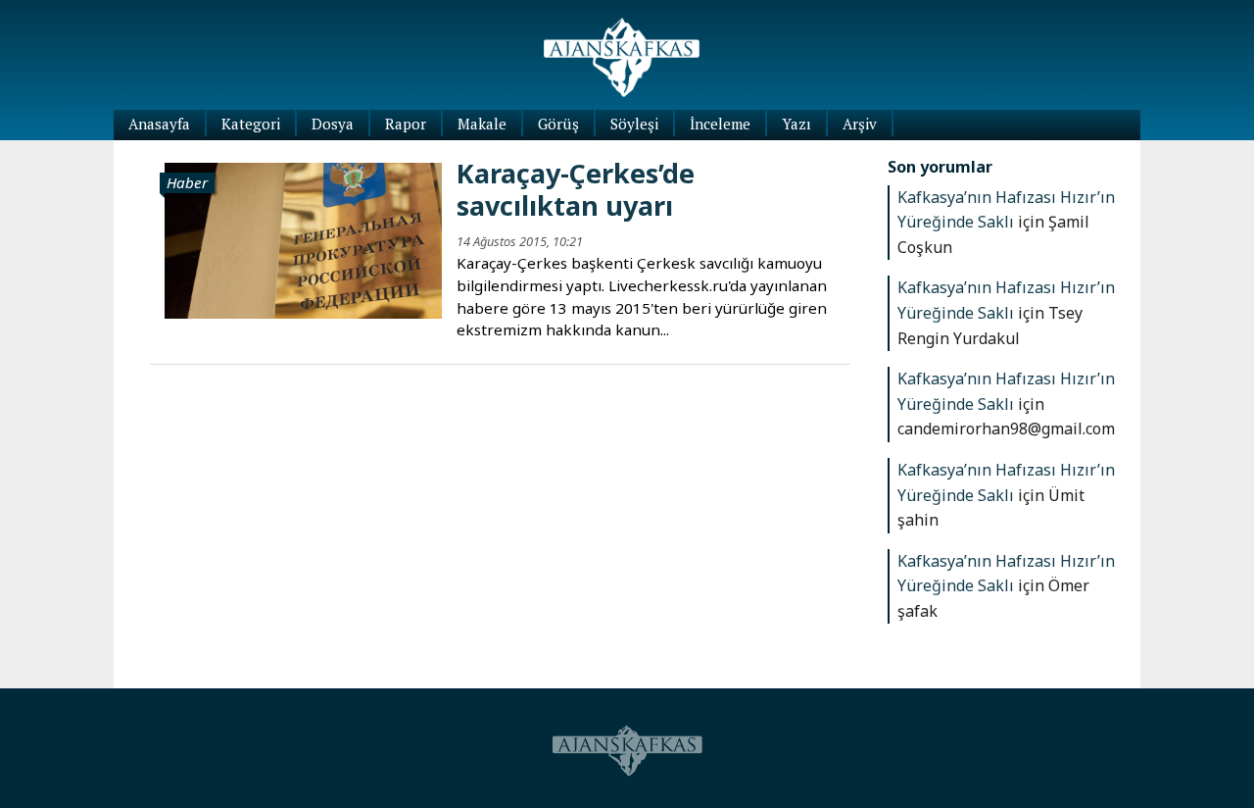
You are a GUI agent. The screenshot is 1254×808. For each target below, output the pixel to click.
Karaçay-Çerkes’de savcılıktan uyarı (576, 189)
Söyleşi (634, 123)
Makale (482, 123)
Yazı (796, 123)
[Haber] (303, 238)
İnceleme (720, 123)
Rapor (405, 123)
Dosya (333, 123)
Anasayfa (159, 123)
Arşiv (860, 123)
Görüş (558, 123)
